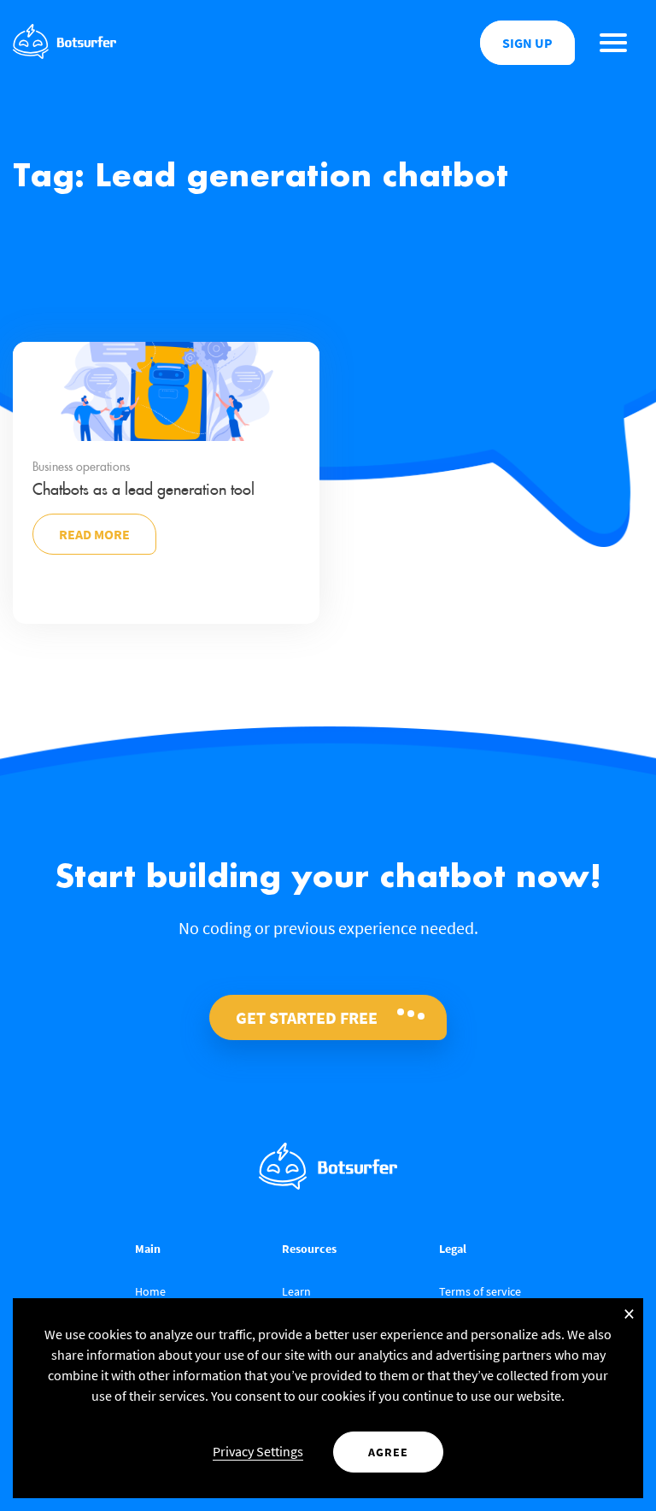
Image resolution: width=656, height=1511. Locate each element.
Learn (296, 1291)
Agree (388, 1452)
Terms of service (480, 1291)
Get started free (307, 1017)
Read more (94, 534)
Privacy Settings (258, 1451)
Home (150, 1291)
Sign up (527, 42)
